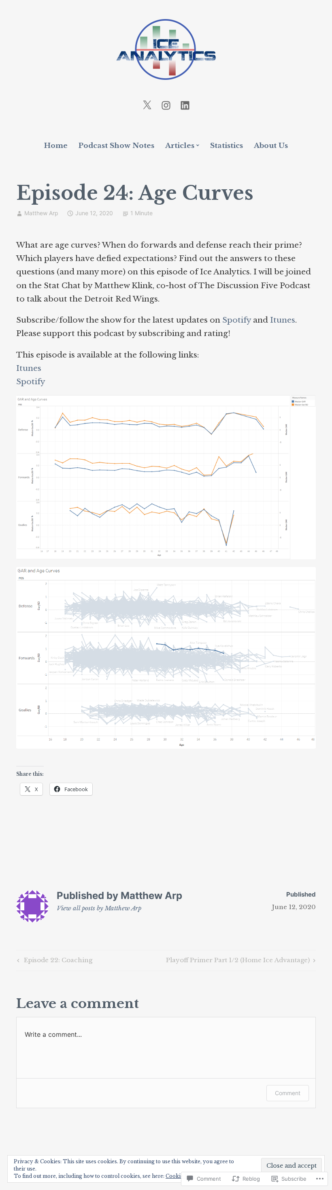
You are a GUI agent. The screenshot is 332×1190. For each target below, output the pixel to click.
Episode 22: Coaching (53, 961)
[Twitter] (147, 105)
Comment (287, 1092)
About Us (271, 145)
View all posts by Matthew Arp (99, 908)
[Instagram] (166, 105)
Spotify (236, 320)
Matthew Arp (41, 213)
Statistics (226, 145)
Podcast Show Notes (116, 145)
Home (56, 145)
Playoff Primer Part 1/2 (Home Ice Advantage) (238, 961)
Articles (179, 145)
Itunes (282, 320)
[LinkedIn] (185, 105)
